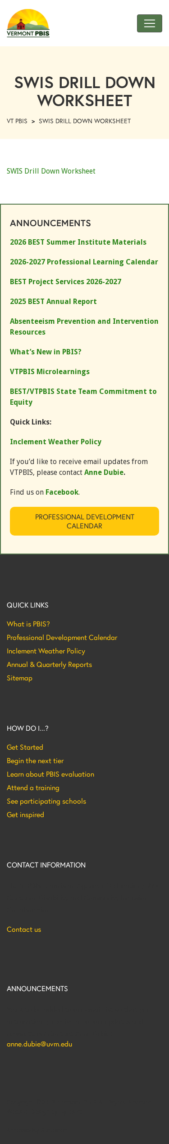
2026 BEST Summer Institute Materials (78, 242)
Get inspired (25, 814)
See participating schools (46, 800)
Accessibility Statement (38, 1130)
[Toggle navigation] (149, 23)
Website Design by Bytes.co (45, 1111)
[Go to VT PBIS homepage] (28, 23)
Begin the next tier (35, 760)
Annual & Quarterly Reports (49, 664)
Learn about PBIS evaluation (50, 773)
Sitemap (19, 677)
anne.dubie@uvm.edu (39, 1043)
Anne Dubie (103, 472)
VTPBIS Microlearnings (50, 371)
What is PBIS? (28, 623)
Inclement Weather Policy (46, 650)
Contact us (24, 929)
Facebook (62, 492)
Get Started (25, 746)
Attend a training (33, 787)
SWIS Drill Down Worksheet (51, 171)
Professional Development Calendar (84, 521)
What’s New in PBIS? (46, 352)
